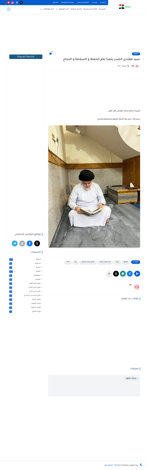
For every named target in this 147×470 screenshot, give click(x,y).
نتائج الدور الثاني (25, 291)
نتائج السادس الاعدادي (25, 295)
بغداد (117, 262)
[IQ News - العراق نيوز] (124, 6)
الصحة (25, 267)
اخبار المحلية (64, 9)
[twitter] (21, 2)
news (68, 262)
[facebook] (16, 2)
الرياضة (25, 263)
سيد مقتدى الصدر (105, 262)
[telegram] (15, 243)
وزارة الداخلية (25, 307)
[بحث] (8, 9)
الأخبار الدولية (76, 9)
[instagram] (12, 2)
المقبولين (25, 275)
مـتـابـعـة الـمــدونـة (25, 57)
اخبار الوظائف (48, 9)
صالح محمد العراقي (88, 262)
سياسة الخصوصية (67, 2)
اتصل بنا (103, 2)
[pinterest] (8, 2)
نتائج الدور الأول (25, 283)
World (25, 259)
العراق (136, 54)
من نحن (94, 2)
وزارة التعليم (25, 303)
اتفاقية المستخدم (83, 2)
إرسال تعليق (131, 378)
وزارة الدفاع (25, 311)
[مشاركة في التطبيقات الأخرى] (109, 274)
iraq (75, 262)
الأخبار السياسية (90, 9)
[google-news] (22, 243)
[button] (130, 274)
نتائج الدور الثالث (25, 287)
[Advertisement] (73, 34)
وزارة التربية (25, 299)
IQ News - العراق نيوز (113, 465)
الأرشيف (55, 2)
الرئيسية (102, 9)
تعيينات (25, 279)
